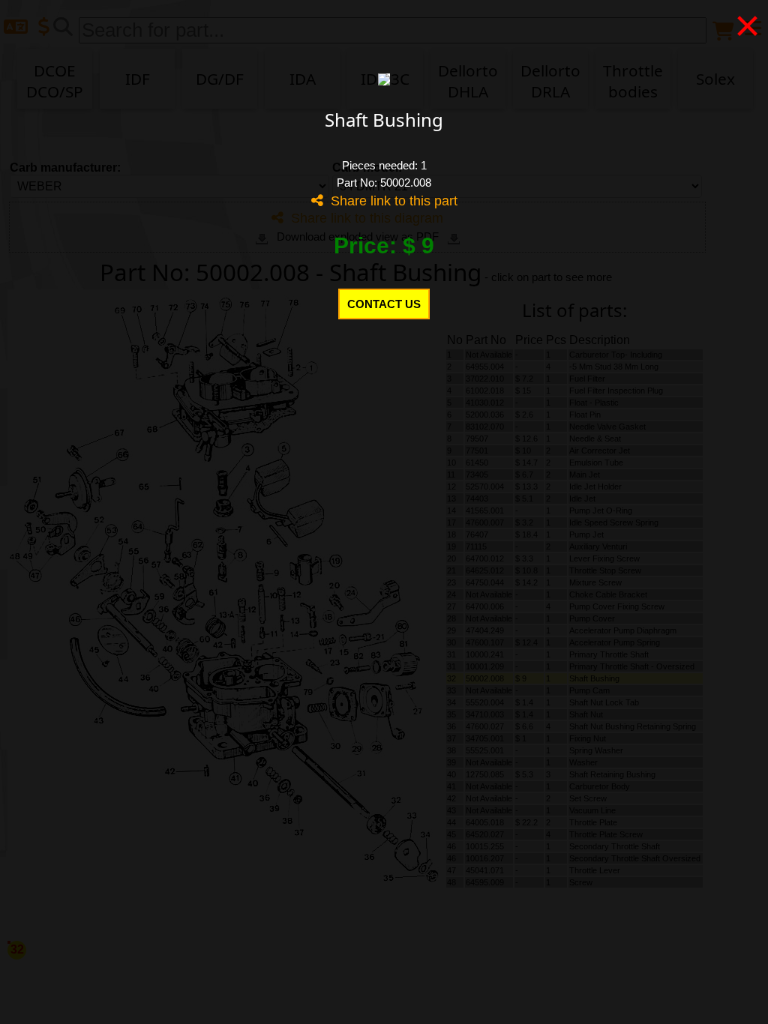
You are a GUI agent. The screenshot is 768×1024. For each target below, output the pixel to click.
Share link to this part (390, 200)
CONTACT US (384, 304)
